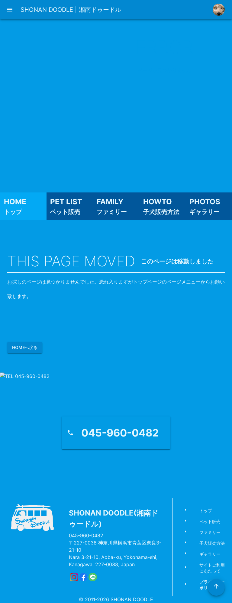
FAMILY (110, 201)
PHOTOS (204, 201)
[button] (205, 510)
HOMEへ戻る (24, 347)
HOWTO (157, 201)
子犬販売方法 (161, 211)
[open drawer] (10, 10)
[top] (216, 587)
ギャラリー (204, 211)
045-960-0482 (86, 535)
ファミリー (112, 211)
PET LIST (66, 201)
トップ (13, 211)
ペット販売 (65, 211)
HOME (15, 201)
